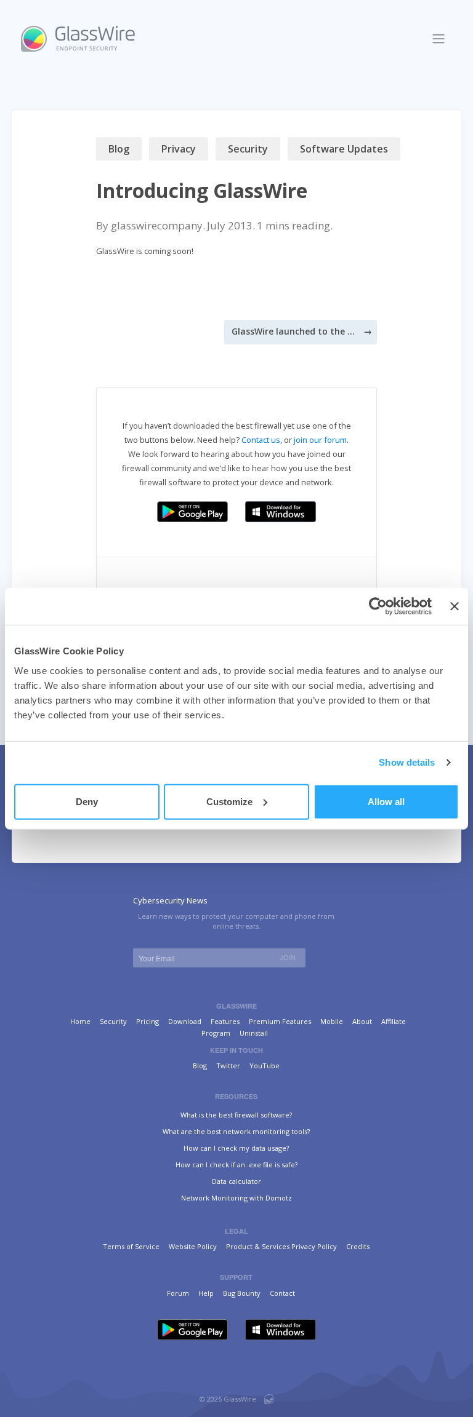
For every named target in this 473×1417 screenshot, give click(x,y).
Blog (118, 149)
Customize (229, 801)
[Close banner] (454, 606)
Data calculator (236, 1181)
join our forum (320, 439)
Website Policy (193, 1246)
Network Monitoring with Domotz (236, 1197)
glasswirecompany (157, 225)
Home (80, 1021)
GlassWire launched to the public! (293, 331)
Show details (407, 762)
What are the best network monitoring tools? (236, 1131)
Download (184, 1021)
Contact (282, 1293)
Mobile (331, 1021)
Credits (358, 1246)
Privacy (178, 149)
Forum (178, 1293)
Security (248, 149)
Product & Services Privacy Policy (281, 1246)
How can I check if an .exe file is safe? (236, 1164)
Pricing (147, 1021)
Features (225, 1021)
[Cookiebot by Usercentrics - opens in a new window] (378, 606)
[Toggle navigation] (439, 39)
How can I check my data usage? (236, 1148)
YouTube (264, 1065)
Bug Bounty (242, 1293)
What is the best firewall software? (236, 1114)
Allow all (386, 801)
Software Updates (344, 149)
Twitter (228, 1065)
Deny (87, 801)
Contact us (260, 439)
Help (206, 1293)
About (362, 1021)
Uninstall (254, 1033)
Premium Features (280, 1021)
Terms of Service (131, 1246)
